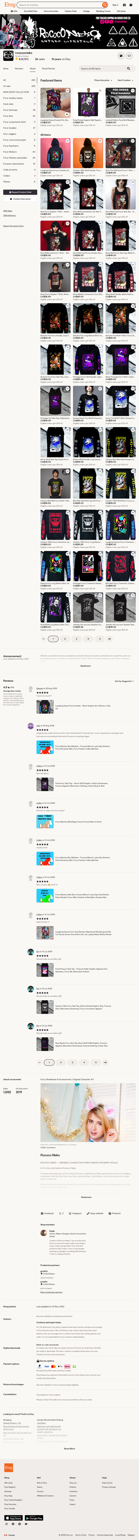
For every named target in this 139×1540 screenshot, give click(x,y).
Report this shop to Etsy (13, 226)
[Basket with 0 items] (131, 5)
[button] (121, 56)
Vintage (86, 11)
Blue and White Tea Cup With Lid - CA (17, 1434)
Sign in (115, 5)
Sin (37, 951)
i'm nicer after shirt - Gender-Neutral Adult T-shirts (52, 1442)
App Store (13, 1518)
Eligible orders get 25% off (51, 125)
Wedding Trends (103, 11)
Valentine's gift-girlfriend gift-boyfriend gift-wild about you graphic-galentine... (49, 1429)
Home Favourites (51, 11)
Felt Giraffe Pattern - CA (13, 1439)
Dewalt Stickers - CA (12, 1423)
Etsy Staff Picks (30, 11)
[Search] (104, 5)
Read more (85, 666)
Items (5, 68)
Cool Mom (41, 1423)
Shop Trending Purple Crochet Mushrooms (16, 1427)
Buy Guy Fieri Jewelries (13, 1442)
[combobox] (59, 5)
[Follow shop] (129, 56)
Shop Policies (48, 68)
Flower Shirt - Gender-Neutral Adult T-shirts (52, 1436)
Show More (69, 1448)
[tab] (20, 80)
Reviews (19, 68)
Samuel (39, 688)
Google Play (34, 1518)
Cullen (39, 766)
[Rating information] (16, 59)
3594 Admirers (9, 215)
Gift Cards (121, 11)
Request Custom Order (21, 192)
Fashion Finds (71, 11)
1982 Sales (7, 211)
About (32, 68)
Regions (131, 1535)
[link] (43, 639)
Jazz (38, 725)
